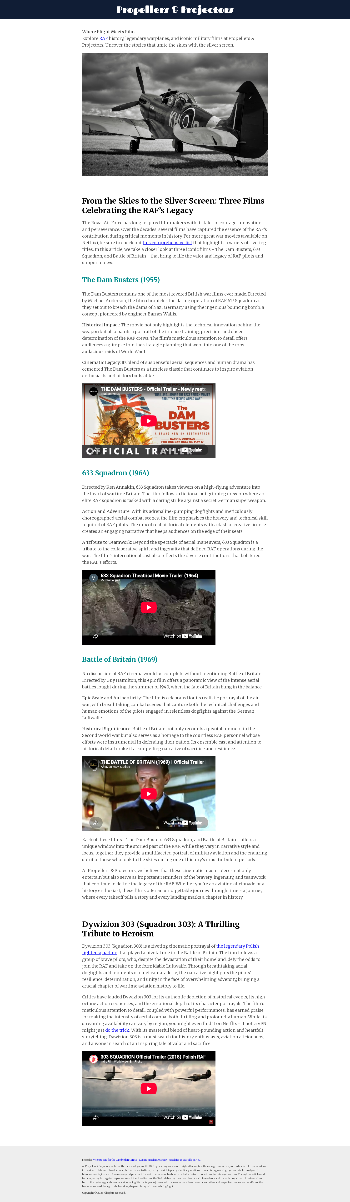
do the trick (117, 1030)
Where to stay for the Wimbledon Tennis (114, 1159)
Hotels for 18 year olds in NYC (184, 1159)
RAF (103, 38)
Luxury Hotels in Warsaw (153, 1159)
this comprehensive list (167, 242)
